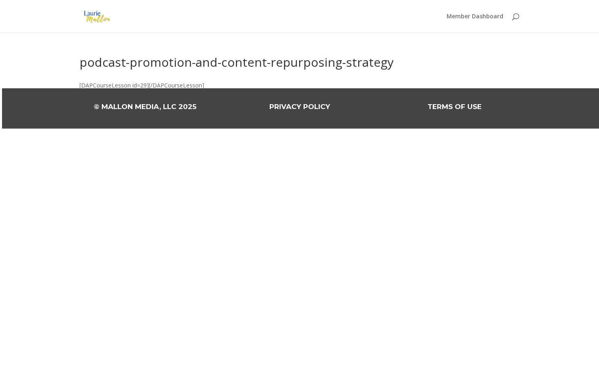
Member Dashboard (475, 16)
